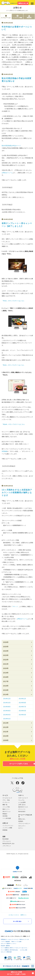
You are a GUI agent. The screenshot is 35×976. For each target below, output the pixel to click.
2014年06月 (7, 710)
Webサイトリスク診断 (16, 941)
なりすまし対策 (23, 950)
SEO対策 (5, 816)
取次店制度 (5, 839)
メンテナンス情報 (7, 827)
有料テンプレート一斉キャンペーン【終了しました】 (17, 224)
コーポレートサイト (13, 915)
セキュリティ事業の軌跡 (6, 952)
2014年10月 (7, 702)
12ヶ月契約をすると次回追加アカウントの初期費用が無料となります (17, 492)
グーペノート (21, 809)
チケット (15, 606)
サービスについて (7, 798)
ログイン (20, 828)
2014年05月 (22, 710)
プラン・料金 (6, 800)
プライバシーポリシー (24, 823)
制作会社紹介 (21, 811)
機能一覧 (5, 804)
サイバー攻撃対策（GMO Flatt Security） (9, 950)
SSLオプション (7, 811)
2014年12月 (7, 698)
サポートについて (23, 798)
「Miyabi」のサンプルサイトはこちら (13, 424)
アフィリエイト (7, 841)
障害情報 (5, 830)
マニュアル (21, 800)
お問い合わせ (21, 804)
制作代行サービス (23, 807)
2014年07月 (22, 706)
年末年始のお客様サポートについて (17, 28)
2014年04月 (7, 714)
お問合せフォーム (7, 172)
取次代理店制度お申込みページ (11, 145)
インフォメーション (8, 825)
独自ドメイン (6, 809)
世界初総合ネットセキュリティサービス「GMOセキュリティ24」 (15, 939)
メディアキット (7, 845)
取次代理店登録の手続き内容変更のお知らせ (16, 79)
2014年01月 (7, 718)
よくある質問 (21, 802)
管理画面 (4, 451)
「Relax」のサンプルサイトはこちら (13, 300)
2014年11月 (22, 698)
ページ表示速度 (7, 818)
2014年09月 (22, 702)
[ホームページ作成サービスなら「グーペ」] (9, 3)
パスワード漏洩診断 (5, 941)
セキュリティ (21, 825)
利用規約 (20, 821)
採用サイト (24, 915)
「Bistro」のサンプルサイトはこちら (13, 365)
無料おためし (22, 3)
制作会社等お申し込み (8, 843)
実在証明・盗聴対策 (5, 945)
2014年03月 (22, 714)
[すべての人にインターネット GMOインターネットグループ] (15, 966)
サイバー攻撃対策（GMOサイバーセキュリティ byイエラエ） (14, 947)
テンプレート (6, 802)
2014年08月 (7, 706)
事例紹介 (5, 813)
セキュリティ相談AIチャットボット (8, 943)
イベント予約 (6, 807)
